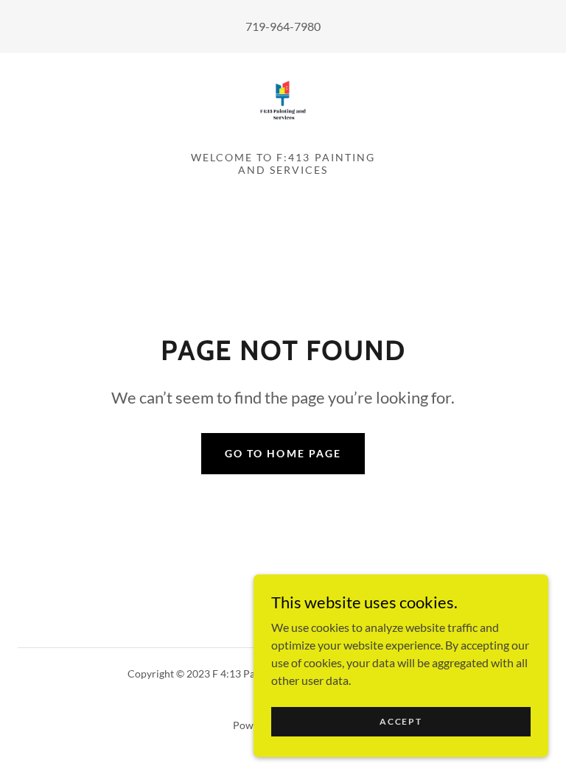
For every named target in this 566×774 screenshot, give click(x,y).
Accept (401, 721)
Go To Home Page (282, 453)
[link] (283, 100)
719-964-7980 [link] (283, 26)
